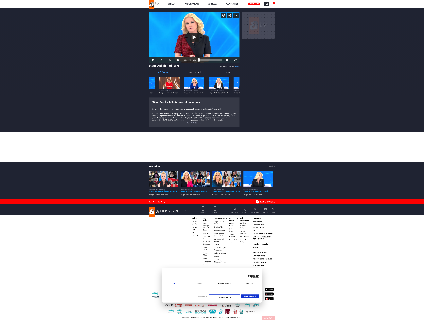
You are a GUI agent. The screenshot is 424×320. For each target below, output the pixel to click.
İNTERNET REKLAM (260, 262)
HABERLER (257, 218)
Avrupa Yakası (205, 254)
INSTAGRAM (255, 212)
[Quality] (227, 60)
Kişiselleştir (223, 297)
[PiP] (236, 15)
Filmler (216, 256)
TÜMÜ (270, 166)
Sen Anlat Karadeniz (206, 243)
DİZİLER (171, 3)
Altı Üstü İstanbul (195, 223)
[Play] (194, 37)
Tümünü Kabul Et (250, 296)
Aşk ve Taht (196, 236)
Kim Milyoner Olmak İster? (219, 235)
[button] (151, 82)
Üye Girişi (161, 202)
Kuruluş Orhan (205, 248)
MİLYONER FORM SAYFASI (263, 234)
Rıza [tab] (174, 283)
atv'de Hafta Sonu (233, 241)
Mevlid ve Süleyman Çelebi (220, 261)
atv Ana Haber (231, 224)
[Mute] (178, 60)
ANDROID (203, 212)
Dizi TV (216, 245)
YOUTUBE (265, 212)
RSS (273, 212)
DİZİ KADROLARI (244, 219)
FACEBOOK (234, 212)
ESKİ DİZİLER (206, 219)
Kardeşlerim (207, 262)
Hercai (205, 258)
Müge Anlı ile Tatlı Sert (219, 223)
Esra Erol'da (218, 227)
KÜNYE (255, 248)
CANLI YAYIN (268, 318)
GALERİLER (155, 166)
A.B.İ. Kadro (244, 236)
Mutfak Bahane (219, 230)
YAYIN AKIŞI (232, 3)
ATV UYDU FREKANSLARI (262, 259)
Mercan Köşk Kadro (244, 232)
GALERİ (227, 73)
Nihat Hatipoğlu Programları (220, 249)
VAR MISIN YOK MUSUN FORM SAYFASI (262, 238)
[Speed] (223, 15)
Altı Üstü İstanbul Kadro (243, 225)
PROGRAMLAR (192, 3)
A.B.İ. (194, 232)
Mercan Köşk (194, 228)
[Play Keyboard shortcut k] (153, 60)
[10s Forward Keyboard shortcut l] (170, 60)
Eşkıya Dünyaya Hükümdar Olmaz (206, 226)
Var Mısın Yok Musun (219, 240)
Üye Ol (151, 202)
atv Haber (212, 3)
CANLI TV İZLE (267, 201)
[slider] (210, 60)
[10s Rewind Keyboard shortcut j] (161, 60)
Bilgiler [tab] (199, 283)
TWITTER (245, 212)
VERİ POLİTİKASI (259, 256)
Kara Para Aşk (206, 237)
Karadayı (206, 233)
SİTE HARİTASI (258, 265)
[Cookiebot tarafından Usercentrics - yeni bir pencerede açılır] (249, 276)
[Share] (229, 15)
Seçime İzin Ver (202, 296)
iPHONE (215, 212)
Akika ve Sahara (220, 253)
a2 (254, 231)
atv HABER (231, 219)
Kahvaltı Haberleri (232, 235)
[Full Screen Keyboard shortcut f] (235, 60)
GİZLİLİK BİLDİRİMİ (260, 253)
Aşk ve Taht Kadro (244, 241)
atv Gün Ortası (232, 230)
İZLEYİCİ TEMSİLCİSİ (260, 244)
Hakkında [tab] (249, 283)
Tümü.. (205, 265)
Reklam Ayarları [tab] (224, 283)
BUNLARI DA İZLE (196, 73)
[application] (194, 37)
